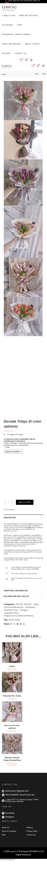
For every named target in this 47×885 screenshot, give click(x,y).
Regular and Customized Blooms (18, 616)
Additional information (16, 591)
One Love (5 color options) (12, 726)
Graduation (30, 607)
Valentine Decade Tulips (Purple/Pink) (12, 758)
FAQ (3, 835)
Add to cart (25, 502)
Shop (19, 25)
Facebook (9, 813)
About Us (5, 827)
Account (6, 53)
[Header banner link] (23, 1)
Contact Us (21, 53)
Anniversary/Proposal (13, 607)
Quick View (20, 649)
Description (10, 518)
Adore (12, 666)
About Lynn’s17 (32, 44)
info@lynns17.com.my (34, 527)
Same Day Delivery (28, 15)
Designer (24, 610)
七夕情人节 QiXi (8, 15)
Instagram (9, 817)
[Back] (4, 74)
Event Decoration (11, 44)
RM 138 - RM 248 (23, 604)
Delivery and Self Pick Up (16, 596)
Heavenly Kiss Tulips (12, 696)
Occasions (7, 25)
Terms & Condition (9, 831)
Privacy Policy (32, 831)
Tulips (36, 604)
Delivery (30, 827)
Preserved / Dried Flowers (17, 33)
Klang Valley (14, 620)
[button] (7, 859)
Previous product (37, 74)
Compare (10, 510)
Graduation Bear (11, 613)
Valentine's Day (11, 610)
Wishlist (22, 59)
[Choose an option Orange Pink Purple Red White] (13, 451)
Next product (43, 74)
